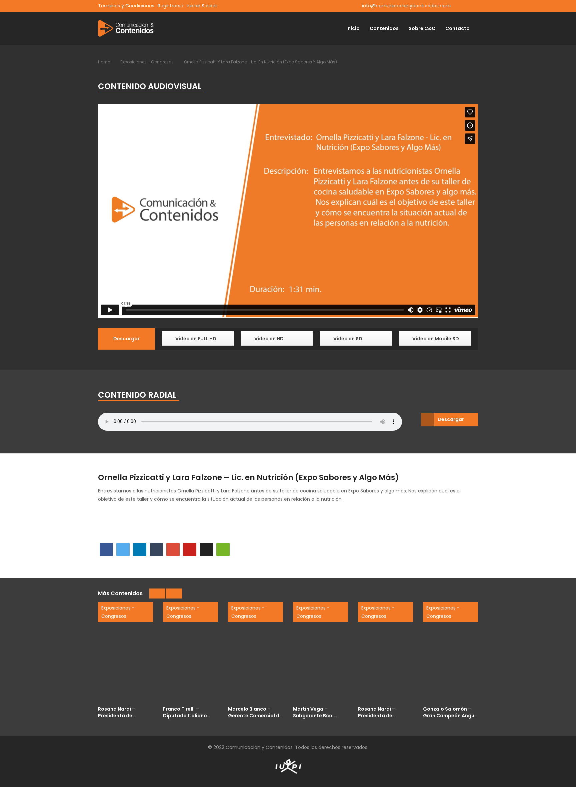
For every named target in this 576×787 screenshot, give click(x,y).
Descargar (451, 419)
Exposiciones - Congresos (147, 62)
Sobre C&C (422, 28)
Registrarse (170, 5)
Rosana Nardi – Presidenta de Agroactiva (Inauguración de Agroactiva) (119, 712)
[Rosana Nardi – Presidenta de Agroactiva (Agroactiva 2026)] (385, 652)
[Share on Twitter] (123, 549)
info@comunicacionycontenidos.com (406, 5)
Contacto (457, 28)
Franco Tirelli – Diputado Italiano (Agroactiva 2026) (186, 712)
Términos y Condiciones (126, 5)
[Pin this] (189, 549)
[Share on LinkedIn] (139, 549)
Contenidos (384, 28)
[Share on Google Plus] (173, 549)
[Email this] (223, 549)
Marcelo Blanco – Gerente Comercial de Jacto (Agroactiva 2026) (255, 712)
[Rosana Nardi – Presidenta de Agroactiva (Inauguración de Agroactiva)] (125, 652)
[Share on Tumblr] (156, 549)
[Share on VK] (206, 549)
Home (104, 62)
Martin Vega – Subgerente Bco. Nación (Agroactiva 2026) (317, 712)
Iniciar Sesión (202, 5)
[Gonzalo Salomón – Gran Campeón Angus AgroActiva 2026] (450, 652)
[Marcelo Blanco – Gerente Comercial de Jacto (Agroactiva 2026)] (255, 652)
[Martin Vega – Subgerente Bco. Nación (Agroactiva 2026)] (320, 652)
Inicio (353, 28)
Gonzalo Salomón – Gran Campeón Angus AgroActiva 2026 (450, 712)
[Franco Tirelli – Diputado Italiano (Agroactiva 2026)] (190, 652)
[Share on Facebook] (106, 549)
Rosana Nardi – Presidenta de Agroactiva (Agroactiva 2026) (381, 712)
